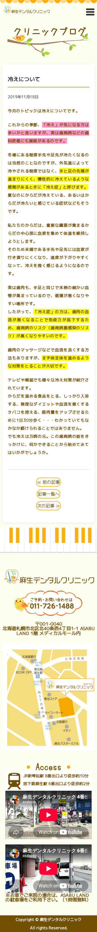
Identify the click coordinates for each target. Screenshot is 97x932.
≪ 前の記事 (48, 482)
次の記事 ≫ (48, 506)
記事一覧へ (48, 494)
